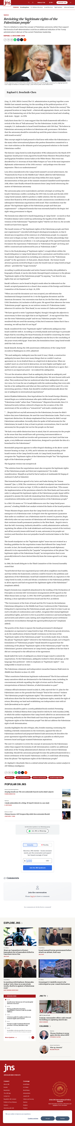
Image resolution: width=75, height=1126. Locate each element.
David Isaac (15, 990)
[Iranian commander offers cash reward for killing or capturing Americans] (55, 1006)
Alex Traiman (7, 990)
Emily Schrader (43, 1022)
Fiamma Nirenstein (10, 794)
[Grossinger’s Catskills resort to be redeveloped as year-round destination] (55, 968)
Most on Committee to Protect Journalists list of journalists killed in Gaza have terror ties (19, 952)
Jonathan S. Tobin (10, 816)
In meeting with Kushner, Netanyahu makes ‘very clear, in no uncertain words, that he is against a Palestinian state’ (19, 985)
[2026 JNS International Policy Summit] (59, 1088)
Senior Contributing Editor (11, 789)
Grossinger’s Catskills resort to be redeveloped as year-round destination (54, 983)
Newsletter (41, 3)
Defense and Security (39, 777)
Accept (48, 1118)
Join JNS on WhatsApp (38, 831)
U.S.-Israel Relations (23, 777)
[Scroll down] (32, 1037)
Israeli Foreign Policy (56, 777)
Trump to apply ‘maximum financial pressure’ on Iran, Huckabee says (18, 1024)
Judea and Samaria (69, 7)
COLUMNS (44, 1026)
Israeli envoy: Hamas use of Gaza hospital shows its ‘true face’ (20, 1002)
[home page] (7, 3)
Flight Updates (58, 7)
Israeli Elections (48, 7)
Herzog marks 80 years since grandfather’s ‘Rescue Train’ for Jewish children (19, 1010)
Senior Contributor (55, 1045)
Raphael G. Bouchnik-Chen (14, 36)
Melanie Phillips (54, 1049)
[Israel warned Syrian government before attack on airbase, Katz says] (55, 937)
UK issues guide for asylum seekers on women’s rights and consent (19, 1017)
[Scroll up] (29, 1037)
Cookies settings (33, 1118)
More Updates (9, 1037)
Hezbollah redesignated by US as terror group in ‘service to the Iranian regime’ (19, 1031)
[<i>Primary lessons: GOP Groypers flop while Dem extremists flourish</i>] (66, 815)
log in (32, 896)
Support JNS (62, 2)
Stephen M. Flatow (55, 1037)
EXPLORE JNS (12, 923)
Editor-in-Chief (8, 812)
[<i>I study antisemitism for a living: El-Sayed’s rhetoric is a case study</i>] (66, 804)
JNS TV (42, 995)
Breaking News (11, 996)
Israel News (42, 948)
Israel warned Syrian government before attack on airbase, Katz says (55, 951)
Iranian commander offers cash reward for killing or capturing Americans (55, 1019)
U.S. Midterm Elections (37, 7)
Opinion (6, 15)
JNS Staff (6, 956)
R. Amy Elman (8, 805)
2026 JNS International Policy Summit (60, 1100)
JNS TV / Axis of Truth (44, 1015)
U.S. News (6, 948)
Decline (62, 1118)
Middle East (9, 777)
